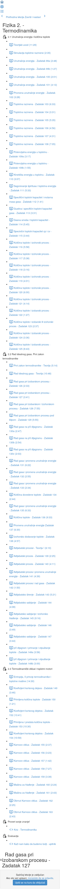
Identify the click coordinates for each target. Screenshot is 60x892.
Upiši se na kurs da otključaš (30, 882)
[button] (2, 3)
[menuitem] (2, 7)
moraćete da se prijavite (40, 878)
